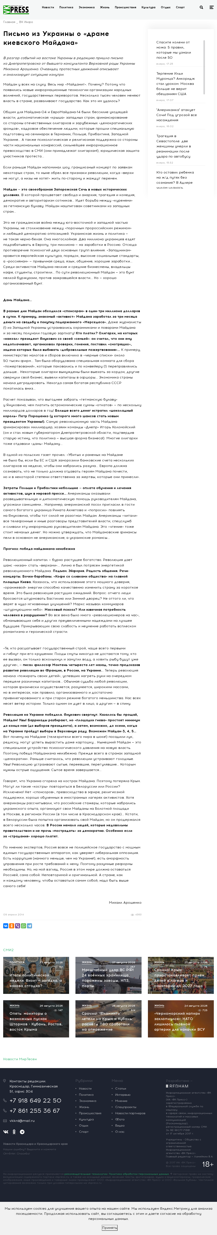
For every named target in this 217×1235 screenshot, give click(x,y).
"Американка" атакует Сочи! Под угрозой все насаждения (176, 115)
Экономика (87, 7)
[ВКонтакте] (5, 925)
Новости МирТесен (20, 1059)
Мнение (121, 1101)
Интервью (123, 1095)
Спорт (180, 7)
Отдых (166, 7)
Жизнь (105, 7)
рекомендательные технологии (85, 1173)
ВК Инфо (26, 22)
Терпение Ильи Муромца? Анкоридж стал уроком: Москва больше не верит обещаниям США (175, 83)
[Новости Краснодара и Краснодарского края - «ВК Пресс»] (16, 9)
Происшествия (125, 7)
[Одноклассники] (11, 925)
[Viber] (17, 925)
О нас (119, 1132)
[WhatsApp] (23, 925)
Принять (109, 1228)
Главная (9, 22)
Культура (149, 7)
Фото (120, 1119)
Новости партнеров (130, 1113)
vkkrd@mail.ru (22, 1121)
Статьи (120, 1088)
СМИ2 (8, 950)
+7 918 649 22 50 (35, 1100)
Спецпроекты (125, 1107)
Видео (120, 1125)
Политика (66, 7)
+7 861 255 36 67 (35, 1110)
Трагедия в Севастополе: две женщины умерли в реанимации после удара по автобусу (173, 146)
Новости (48, 7)
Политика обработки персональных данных (139, 1173)
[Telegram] (29, 925)
